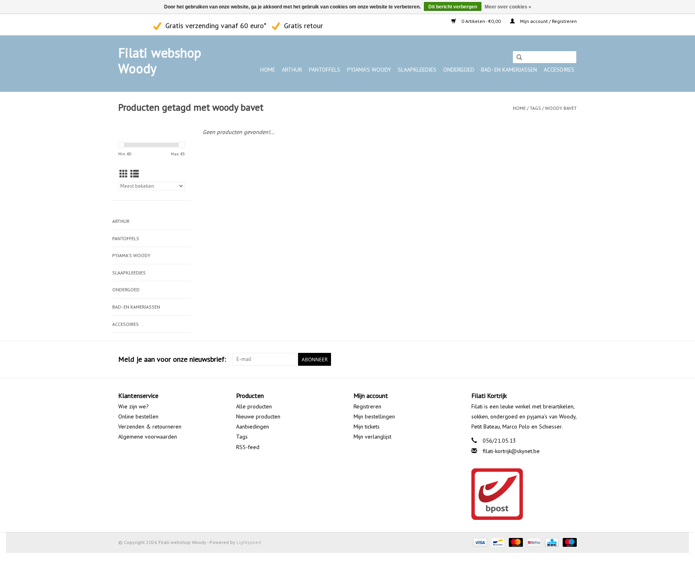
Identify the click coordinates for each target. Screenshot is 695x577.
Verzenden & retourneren (149, 426)
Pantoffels (324, 69)
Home (267, 69)
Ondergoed (458, 69)
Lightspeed (248, 542)
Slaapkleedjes (417, 69)
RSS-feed (247, 447)
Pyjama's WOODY (369, 69)
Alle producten (254, 406)
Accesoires (559, 69)
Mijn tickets (367, 426)
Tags (535, 108)
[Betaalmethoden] (479, 542)
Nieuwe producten (258, 416)
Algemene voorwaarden (147, 436)
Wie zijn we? (133, 406)
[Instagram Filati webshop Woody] (138, 24)
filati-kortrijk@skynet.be (511, 451)
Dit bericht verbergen (452, 7)
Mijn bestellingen (374, 416)
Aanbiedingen (252, 426)
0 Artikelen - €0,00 (481, 21)
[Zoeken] (519, 57)
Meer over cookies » (508, 7)
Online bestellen (138, 416)
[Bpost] (524, 494)
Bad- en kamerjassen (509, 69)
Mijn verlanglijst (372, 436)
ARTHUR (292, 69)
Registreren (367, 406)
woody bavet (561, 108)
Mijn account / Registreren (548, 21)
